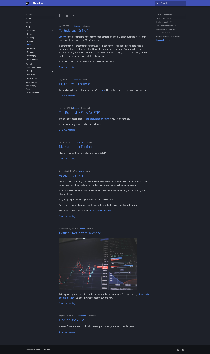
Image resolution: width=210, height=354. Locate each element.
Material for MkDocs (42, 350)
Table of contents (164, 15)
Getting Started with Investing (80, 233)
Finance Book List (71, 320)
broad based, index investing (95, 119)
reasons (101, 90)
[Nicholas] (27, 3)
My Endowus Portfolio (74, 84)
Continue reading (67, 67)
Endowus (63, 37)
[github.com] (178, 350)
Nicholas (29, 15)
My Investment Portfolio (76, 147)
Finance (76, 26)
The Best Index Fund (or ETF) (79, 113)
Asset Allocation (70, 175)
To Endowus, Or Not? (74, 31)
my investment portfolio (101, 211)
